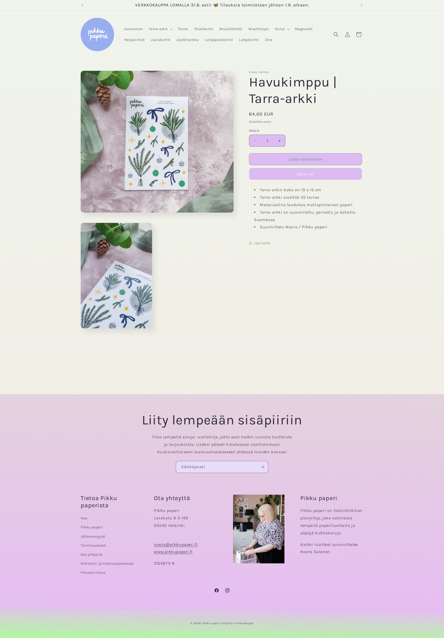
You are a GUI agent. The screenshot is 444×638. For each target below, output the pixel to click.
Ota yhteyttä (91, 554)
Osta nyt (305, 174)
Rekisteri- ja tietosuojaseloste (107, 563)
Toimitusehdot (93, 545)
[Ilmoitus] (361, 5)
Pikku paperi (92, 527)
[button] (160, 29)
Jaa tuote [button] (262, 243)
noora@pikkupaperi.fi (176, 544)
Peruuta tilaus (93, 572)
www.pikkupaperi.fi (173, 551)
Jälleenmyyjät (93, 536)
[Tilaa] (262, 467)
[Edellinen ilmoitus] (82, 5)
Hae (84, 518)
